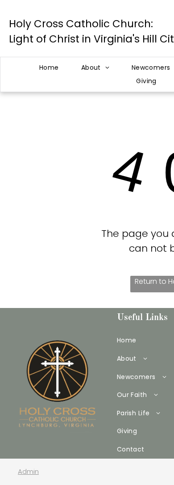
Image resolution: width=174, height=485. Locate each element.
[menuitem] (49, 68)
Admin (28, 471)
